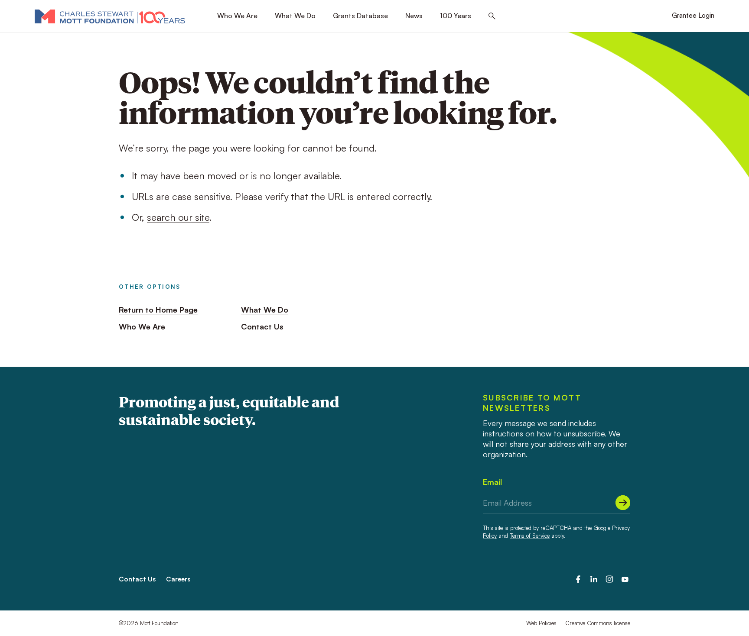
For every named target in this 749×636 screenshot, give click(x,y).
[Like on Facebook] (578, 579)
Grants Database (360, 15)
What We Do (295, 15)
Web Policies (541, 623)
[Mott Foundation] (110, 16)
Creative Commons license (597, 623)
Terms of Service (530, 535)
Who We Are (237, 15)
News (414, 15)
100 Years (455, 15)
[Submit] (622, 502)
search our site (178, 217)
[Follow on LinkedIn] (594, 579)
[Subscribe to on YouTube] (625, 579)
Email (492, 482)
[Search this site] (491, 16)
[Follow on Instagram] (609, 579)
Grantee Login (693, 15)
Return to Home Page (158, 309)
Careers (178, 579)
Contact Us (262, 326)
